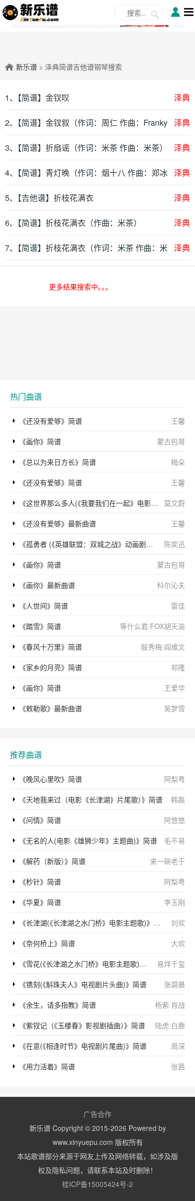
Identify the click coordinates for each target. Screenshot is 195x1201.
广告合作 (98, 1114)
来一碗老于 (167, 861)
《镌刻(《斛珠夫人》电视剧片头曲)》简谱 (82, 984)
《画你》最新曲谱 (47, 585)
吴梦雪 (174, 708)
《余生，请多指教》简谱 (57, 1005)
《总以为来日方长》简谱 (57, 462)
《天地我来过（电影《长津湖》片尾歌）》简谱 (90, 799)
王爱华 (174, 688)
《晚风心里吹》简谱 (50, 779)
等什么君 (134, 626)
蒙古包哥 (171, 441)
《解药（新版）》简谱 (52, 861)
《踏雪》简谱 (40, 626)
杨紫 (162, 1005)
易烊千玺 (171, 964)
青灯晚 (58, 172)
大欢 (178, 943)
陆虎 (162, 1025)
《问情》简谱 (40, 820)
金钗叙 (58, 122)
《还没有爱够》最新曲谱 (57, 523)
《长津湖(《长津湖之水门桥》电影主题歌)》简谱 (93, 923)
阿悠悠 (174, 820)
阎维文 (174, 647)
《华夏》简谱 (40, 902)
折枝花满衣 (74, 197)
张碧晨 (174, 984)
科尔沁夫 (171, 585)
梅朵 (178, 462)
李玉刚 (174, 902)
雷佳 (178, 605)
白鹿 (178, 1025)
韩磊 (178, 799)
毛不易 (174, 840)
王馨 (178, 421)
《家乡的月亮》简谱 (50, 667)
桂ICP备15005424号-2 (97, 1184)
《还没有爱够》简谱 (50, 421)
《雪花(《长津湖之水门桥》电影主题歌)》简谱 (89, 964)
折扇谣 (58, 147)
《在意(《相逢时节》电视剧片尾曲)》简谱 (82, 1046)
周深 (178, 1046)
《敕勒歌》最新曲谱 (50, 708)
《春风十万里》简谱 (50, 647)
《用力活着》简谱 (47, 1066)
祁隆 (178, 667)
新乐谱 (26, 67)
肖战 (178, 1005)
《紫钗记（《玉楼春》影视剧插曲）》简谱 (82, 1025)
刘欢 (178, 923)
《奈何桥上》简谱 (47, 943)
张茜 (178, 1066)
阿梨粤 (174, 779)
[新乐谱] (30, 12)
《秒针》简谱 (40, 881)
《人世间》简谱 (43, 605)
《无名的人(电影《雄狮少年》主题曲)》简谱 (88, 840)
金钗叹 (58, 97)
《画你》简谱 (40, 441)
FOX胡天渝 (167, 626)
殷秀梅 (151, 647)
